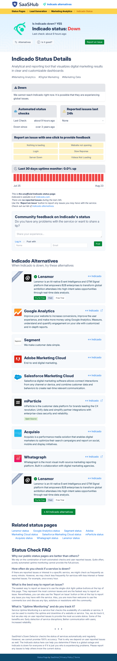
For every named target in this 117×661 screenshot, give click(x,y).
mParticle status (94, 534)
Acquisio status (24, 538)
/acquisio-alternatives (26, 428)
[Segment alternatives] (18, 341)
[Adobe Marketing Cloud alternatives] (18, 359)
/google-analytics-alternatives (31, 307)
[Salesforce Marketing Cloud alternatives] (18, 377)
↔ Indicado (94, 276)
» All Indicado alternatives (58, 511)
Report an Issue (94, 42)
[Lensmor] (27, 278)
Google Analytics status (46, 530)
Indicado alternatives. (43, 206)
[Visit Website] (102, 310)
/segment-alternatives (26, 336)
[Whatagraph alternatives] (18, 458)
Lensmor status (20, 530)
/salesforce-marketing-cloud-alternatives (37, 372)
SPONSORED (16, 276)
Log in (18, 241)
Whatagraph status (47, 538)
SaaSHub (55, 657)
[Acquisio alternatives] (18, 433)
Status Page (42, 657)
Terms (77, 657)
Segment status (73, 530)
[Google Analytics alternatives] (18, 312)
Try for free (40, 298)
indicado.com (43, 197)
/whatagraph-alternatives (28, 453)
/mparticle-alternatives (27, 397)
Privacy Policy (66, 657)
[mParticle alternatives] (18, 402)
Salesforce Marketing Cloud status (61, 534)
